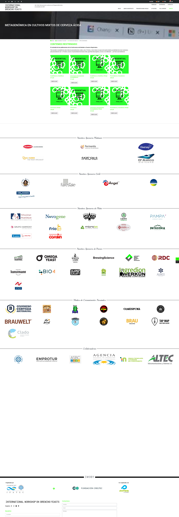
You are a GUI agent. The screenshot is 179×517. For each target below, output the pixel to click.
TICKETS (171, 8)
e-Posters (154, 8)
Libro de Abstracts (128, 8)
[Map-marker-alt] (21, 1)
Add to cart (54, 81)
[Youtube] (12, 1)
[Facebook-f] (5, 1)
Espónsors (162, 4)
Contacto (170, 4)
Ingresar (154, 4)
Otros (53, 40)
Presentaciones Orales (142, 8)
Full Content (162, 8)
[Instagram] (8, 1)
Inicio (119, 8)
